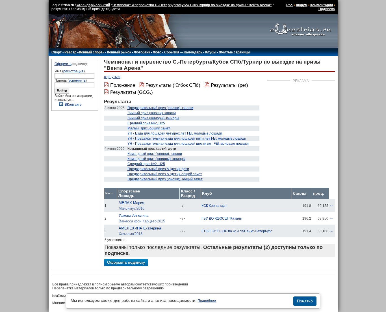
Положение (122, 85)
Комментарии (321, 5)
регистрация (73, 71)
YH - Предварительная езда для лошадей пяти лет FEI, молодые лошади (186, 138)
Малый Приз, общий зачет (148, 128)
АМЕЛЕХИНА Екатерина (140, 228)
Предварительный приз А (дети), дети (158, 169)
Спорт (56, 52)
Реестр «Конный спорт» (84, 52)
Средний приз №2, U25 (146, 123)
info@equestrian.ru (65, 295)
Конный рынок (119, 52)
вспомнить (77, 81)
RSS (289, 5)
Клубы (210, 52)
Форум (301, 5)
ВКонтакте (73, 105)
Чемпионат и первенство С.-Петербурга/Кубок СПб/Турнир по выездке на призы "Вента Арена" (192, 5)
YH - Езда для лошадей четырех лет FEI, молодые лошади (174, 133)
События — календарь (183, 52)
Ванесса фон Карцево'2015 (142, 221)
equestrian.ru (63, 5)
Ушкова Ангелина (133, 215)
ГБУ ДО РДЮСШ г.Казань (221, 218)
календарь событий (93, 5)
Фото (157, 52)
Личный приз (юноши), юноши (151, 113)
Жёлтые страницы (234, 52)
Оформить (63, 64)
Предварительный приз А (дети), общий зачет (164, 174)
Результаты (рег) (229, 85)
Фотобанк (142, 52)
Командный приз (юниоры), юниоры (156, 159)
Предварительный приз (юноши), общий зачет (165, 179)
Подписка (326, 9)
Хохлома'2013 (130, 234)
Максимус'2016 (131, 208)
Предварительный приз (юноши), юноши (160, 108)
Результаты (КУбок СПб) (173, 85)
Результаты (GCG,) (131, 92)
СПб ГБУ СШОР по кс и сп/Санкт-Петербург (236, 231)
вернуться (112, 77)
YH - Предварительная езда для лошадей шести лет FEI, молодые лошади (188, 144)
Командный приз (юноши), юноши (154, 154)
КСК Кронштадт (214, 206)
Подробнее (207, 301)
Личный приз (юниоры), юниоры (153, 118)
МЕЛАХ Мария (131, 203)
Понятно (305, 301)
